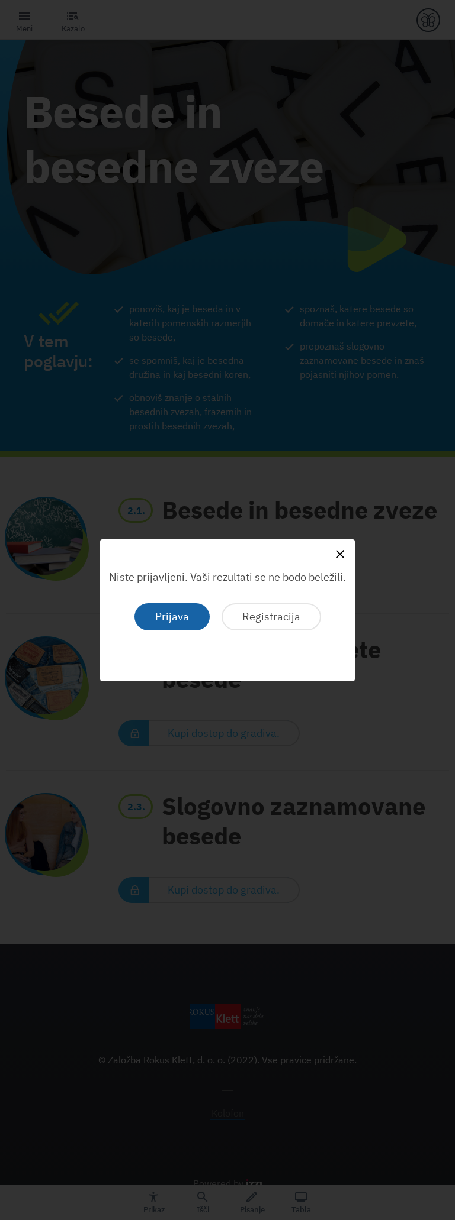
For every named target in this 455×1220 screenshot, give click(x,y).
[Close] (340, 554)
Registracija (271, 616)
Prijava (172, 616)
